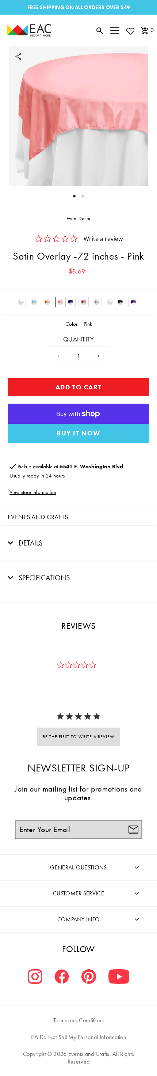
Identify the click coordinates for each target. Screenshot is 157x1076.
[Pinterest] (88, 977)
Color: (71, 324)
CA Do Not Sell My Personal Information (78, 1037)
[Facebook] (61, 977)
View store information (32, 492)
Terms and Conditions (78, 1020)
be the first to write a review (79, 737)
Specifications (43, 577)
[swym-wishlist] (130, 30)
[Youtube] (118, 977)
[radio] (21, 302)
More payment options (78, 433)
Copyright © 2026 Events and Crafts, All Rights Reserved (78, 1057)
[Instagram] (35, 977)
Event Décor (78, 218)
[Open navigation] (114, 30)
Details (29, 543)
